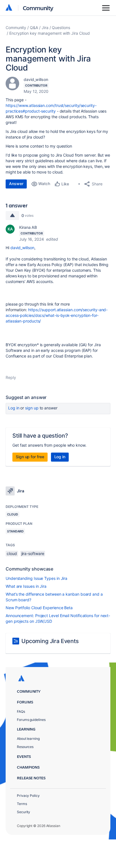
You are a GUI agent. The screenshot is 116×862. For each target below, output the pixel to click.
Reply (11, 377)
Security (23, 812)
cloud (12, 553)
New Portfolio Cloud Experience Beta (39, 607)
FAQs (21, 711)
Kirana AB (28, 227)
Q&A (34, 27)
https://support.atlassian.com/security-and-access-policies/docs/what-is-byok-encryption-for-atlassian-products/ (57, 315)
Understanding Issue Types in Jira (36, 578)
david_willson (36, 79)
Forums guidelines (31, 720)
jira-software (32, 553)
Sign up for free (30, 456)
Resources (25, 747)
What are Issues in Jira (26, 586)
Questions (61, 27)
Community (38, 8)
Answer (16, 183)
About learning (28, 738)
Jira (45, 27)
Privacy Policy (28, 795)
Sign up (31, 407)
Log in (13, 407)
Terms (22, 804)
